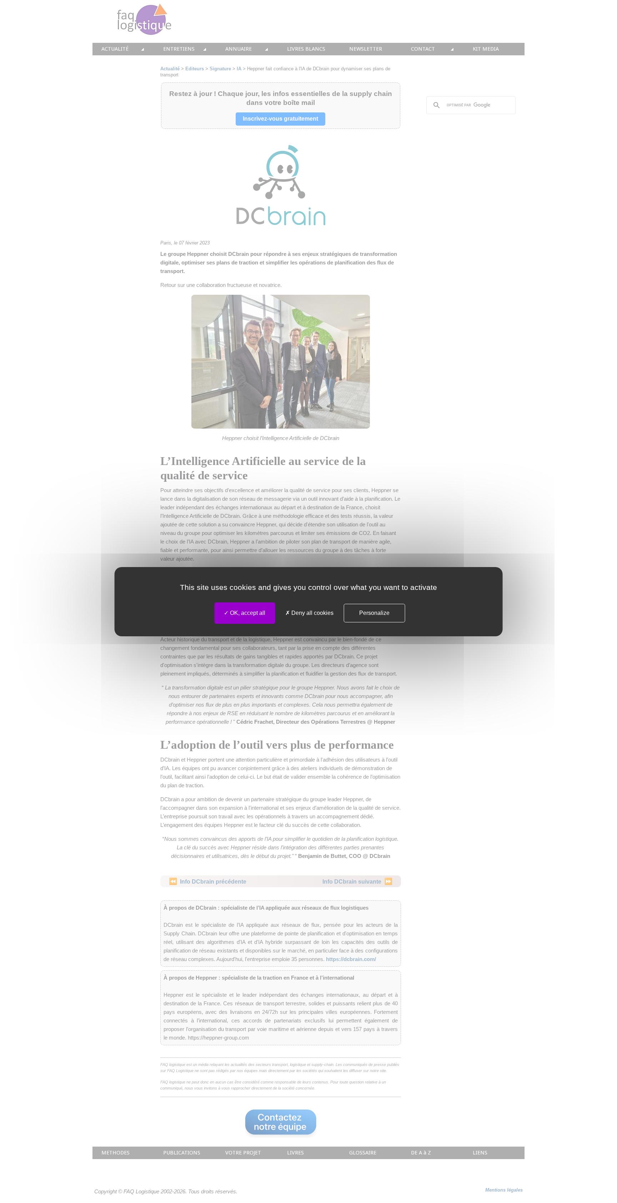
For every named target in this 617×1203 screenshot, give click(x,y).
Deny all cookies (311, 613)
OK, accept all (247, 613)
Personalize (374, 613)
